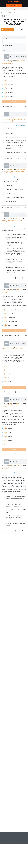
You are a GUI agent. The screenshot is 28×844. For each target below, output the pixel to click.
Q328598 (7, 214)
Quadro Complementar (20, 60)
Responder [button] (14, 101)
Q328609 (7, 285)
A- (20, 41)
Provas (14, 842)
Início (14, 837)
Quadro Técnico (19, 218)
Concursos (14, 840)
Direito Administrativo (14, 56)
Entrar (25, 8)
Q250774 (7, 114)
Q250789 (7, 165)
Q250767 (7, 56)
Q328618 (7, 399)
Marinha (10, 60)
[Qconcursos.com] (14, 8)
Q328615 (7, 343)
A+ (8, 41)
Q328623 (7, 461)
